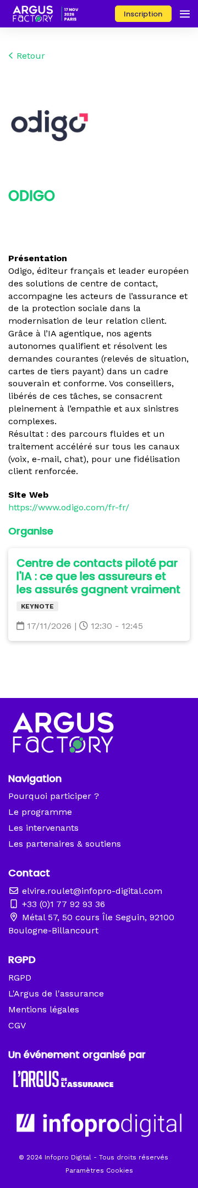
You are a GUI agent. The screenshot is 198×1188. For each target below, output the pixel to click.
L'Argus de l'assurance (56, 993)
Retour (29, 55)
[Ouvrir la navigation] (185, 14)
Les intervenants (43, 828)
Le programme (40, 812)
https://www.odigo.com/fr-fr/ (68, 507)
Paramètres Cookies (99, 1170)
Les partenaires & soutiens (64, 843)
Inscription (143, 14)
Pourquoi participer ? (53, 796)
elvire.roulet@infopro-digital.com (90, 891)
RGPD (19, 977)
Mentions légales (43, 1009)
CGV (17, 1025)
